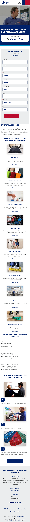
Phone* (5, 100)
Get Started (11, 116)
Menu (20, 3)
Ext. (3, 107)
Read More (15, 164)
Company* (5, 73)
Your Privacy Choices (21, 516)
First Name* (6, 59)
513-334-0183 (16, 38)
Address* (5, 79)
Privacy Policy (9, 520)
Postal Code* (6, 86)
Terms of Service (17, 520)
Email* (4, 93)
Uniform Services (15, 511)
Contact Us (27, 3)
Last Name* (6, 66)
